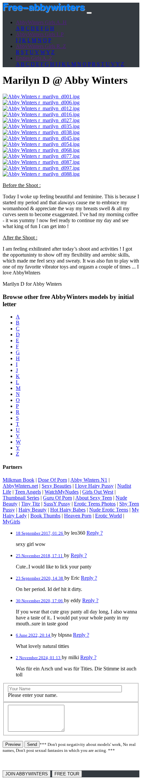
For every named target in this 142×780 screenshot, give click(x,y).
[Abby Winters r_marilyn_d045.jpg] (41, 138)
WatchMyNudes (62, 492)
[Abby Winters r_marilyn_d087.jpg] (41, 162)
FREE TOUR (66, 773)
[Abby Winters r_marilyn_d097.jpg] (41, 168)
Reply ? (95, 533)
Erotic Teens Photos (95, 504)
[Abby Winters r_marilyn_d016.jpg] (41, 114)
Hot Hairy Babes (68, 509)
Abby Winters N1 (88, 480)
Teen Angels (28, 492)
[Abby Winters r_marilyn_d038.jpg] (41, 132)
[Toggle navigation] (89, 13)
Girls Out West (97, 492)
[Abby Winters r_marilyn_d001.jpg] (41, 96)
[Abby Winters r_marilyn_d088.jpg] (41, 174)
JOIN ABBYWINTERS (26, 773)
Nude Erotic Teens (108, 509)
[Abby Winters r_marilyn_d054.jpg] (41, 144)
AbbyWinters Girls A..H (41, 22)
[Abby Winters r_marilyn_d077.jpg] (41, 156)
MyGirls (11, 521)
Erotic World (108, 515)
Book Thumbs (45, 515)
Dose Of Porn (52, 480)
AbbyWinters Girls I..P (40, 34)
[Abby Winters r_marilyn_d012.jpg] (41, 108)
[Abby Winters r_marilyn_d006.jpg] (41, 102)
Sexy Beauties (56, 486)
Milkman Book (18, 480)
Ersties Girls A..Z (34, 58)
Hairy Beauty (32, 509)
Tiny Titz (30, 504)
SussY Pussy (57, 504)
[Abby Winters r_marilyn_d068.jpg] (41, 150)
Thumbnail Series (21, 498)
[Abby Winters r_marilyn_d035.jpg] (41, 126)
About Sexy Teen (93, 498)
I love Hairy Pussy (94, 486)
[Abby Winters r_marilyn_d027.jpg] (41, 120)
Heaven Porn (77, 515)
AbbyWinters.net (20, 486)
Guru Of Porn (57, 498)
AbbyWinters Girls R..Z (41, 46)
